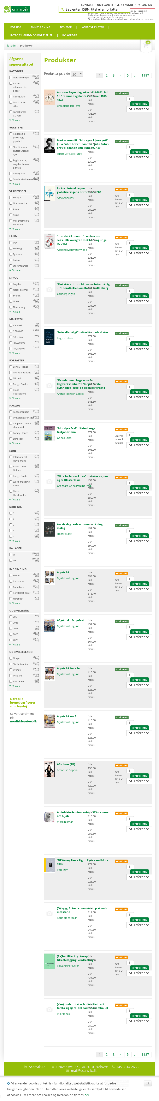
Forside (11, 45)
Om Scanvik (105, 5)
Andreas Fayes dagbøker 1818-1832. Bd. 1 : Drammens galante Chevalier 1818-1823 (82, 96)
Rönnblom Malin (67, 918)
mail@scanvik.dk (83, 1070)
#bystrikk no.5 (66, 716)
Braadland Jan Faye (68, 106)
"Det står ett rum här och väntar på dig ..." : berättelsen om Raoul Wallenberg (83, 286)
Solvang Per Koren (68, 966)
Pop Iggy (62, 870)
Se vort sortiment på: (23, 710)
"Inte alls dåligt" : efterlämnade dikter (82, 332)
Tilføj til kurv (139, 104)
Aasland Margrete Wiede (72, 250)
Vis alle (16, 120)
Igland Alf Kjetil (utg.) (69, 154)
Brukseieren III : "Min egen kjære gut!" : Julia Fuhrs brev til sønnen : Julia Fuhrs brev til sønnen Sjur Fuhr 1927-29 (83, 144)
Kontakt (87, 5)
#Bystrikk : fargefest (70, 620)
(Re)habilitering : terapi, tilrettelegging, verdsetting (75, 958)
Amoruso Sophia (67, 770)
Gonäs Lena (64, 438)
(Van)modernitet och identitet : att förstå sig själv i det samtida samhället (82, 1006)
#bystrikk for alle (68, 668)
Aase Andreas (65, 198)
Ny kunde (127, 5)
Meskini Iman (65, 822)
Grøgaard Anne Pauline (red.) (74, 486)
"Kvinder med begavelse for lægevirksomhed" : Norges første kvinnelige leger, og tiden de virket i (81, 384)
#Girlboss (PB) (66, 764)
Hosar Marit (64, 534)
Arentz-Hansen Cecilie (70, 394)
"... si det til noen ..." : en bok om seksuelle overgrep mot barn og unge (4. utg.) (82, 240)
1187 (145, 75)
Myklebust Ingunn (68, 578)
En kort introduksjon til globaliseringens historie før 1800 (79, 190)
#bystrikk (63, 572)
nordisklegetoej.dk (23, 721)
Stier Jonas (63, 1014)
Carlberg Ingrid (66, 294)
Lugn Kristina (65, 338)
